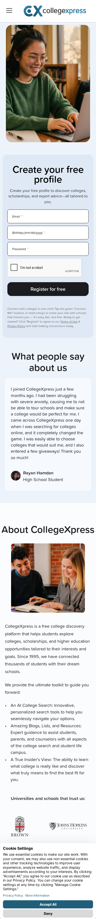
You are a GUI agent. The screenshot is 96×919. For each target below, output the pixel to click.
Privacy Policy (16, 326)
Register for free (48, 289)
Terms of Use (69, 321)
